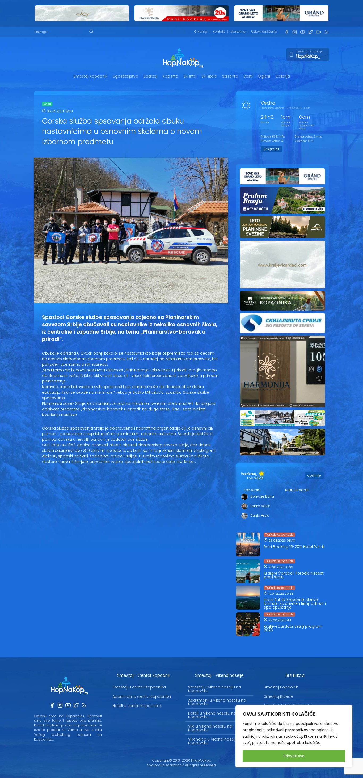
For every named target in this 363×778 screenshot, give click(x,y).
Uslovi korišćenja (264, 31)
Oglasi (264, 76)
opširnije (314, 475)
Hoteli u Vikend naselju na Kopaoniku (212, 715)
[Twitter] (310, 32)
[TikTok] (318, 32)
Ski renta (230, 76)
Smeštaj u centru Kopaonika (139, 687)
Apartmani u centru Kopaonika (141, 696)
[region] (293, 736)
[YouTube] (302, 32)
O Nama (200, 31)
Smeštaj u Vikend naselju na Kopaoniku (214, 689)
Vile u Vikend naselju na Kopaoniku (210, 728)
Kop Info (170, 76)
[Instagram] (294, 32)
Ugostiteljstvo (125, 76)
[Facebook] (286, 32)
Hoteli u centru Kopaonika (136, 705)
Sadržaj (150, 76)
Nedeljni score (297, 490)
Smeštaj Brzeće (278, 696)
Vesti (247, 76)
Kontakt (219, 31)
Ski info (189, 76)
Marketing (238, 31)
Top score (252, 490)
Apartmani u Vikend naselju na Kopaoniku (217, 702)
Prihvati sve (294, 756)
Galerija (282, 76)
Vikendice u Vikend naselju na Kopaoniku (216, 741)
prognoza (271, 149)
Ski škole (209, 76)
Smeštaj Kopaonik (90, 76)
